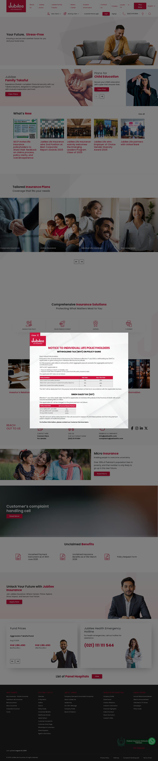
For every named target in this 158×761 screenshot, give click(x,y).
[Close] (35, 334)
